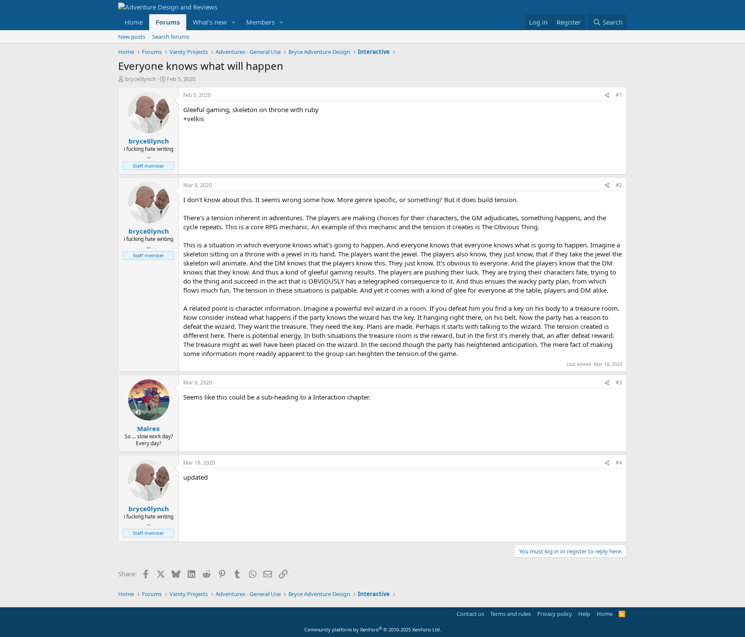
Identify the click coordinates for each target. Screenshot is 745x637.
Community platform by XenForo (372, 629)
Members (260, 22)
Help (584, 614)
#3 (619, 382)
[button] (234, 22)
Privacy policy (554, 614)
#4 (619, 462)
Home (134, 22)
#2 (619, 185)
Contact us (470, 614)
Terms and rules (510, 614)
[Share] (607, 95)
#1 (619, 95)
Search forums (170, 37)
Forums (168, 22)
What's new (210, 22)
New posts (131, 37)
